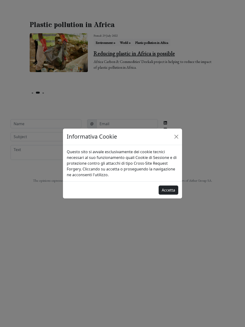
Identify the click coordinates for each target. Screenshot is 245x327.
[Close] (176, 137)
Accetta (168, 190)
